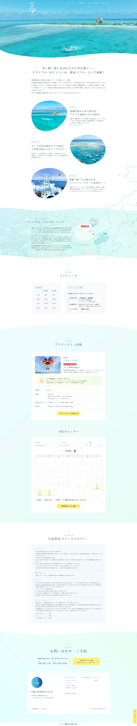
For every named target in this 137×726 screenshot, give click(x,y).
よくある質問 (81, 3)
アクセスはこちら (77, 124)
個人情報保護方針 (35, 708)
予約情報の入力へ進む (68, 506)
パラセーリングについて (71, 680)
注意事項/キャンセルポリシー (72, 687)
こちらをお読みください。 (67, 406)
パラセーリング (71, 3)
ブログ (88, 3)
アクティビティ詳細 (70, 685)
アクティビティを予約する (68, 413)
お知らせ (96, 680)
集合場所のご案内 (70, 693)
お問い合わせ (96, 3)
